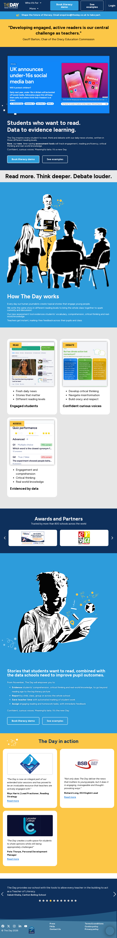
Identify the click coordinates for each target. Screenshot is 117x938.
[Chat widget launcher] (110, 931)
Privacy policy (91, 929)
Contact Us (55, 929)
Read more (13, 801)
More (32, 8)
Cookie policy (91, 926)
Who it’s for (32, 2)
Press (52, 923)
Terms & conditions (94, 923)
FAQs (52, 926)
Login (111, 5)
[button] (33, 3)
